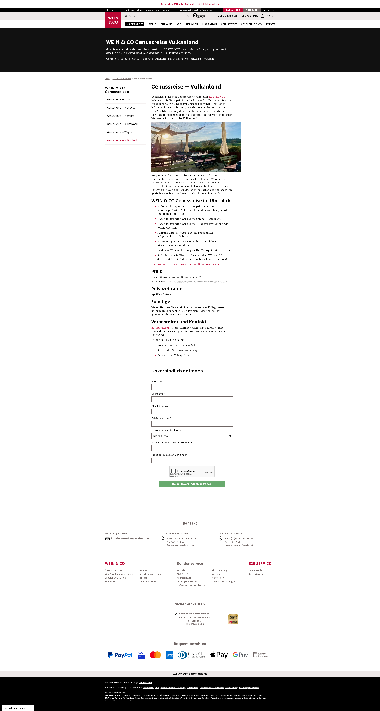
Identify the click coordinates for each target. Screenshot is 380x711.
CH (273, 10)
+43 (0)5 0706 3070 (239, 538)
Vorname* (157, 381)
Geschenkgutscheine (151, 574)
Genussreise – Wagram (120, 132)
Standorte (110, 581)
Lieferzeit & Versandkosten (191, 585)
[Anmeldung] (263, 16)
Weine (152, 24)
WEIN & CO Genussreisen (122, 79)
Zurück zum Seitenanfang (190, 673)
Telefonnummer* (161, 418)
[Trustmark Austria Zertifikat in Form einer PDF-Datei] (233, 619)
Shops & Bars (250, 15)
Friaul (124, 58)
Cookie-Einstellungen (223, 581)
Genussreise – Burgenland (122, 124)
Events (270, 24)
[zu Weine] (159, 24)
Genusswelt (229, 24)
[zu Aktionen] (201, 24)
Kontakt (181, 570)
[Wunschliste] (268, 16)
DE (269, 10)
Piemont (160, 58)
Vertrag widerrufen (187, 581)
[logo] (113, 20)
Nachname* (158, 393)
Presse (143, 578)
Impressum (148, 688)
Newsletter (218, 578)
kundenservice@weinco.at (203, 10)
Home (107, 79)
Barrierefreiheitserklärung (173, 688)
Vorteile (216, 574)
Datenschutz (192, 688)
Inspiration (209, 24)
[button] (107, 10)
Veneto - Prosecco (141, 58)
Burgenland (175, 58)
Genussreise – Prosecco (121, 107)
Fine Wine (166, 24)
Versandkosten (145, 683)
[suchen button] (127, 16)
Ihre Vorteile (255, 570)
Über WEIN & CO (113, 570)
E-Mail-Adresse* (160, 406)
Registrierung (256, 574)
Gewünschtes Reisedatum (166, 430)
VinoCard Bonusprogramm (119, 574)
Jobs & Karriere (227, 15)
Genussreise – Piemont (120, 115)
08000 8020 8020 (181, 538)
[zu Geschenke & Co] (265, 24)
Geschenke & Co (251, 24)
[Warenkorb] (273, 15)
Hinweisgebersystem (249, 688)
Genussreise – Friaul (119, 99)
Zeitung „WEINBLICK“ (116, 578)
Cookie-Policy (231, 688)
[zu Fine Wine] (176, 24)
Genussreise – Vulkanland (122, 140)
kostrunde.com (160, 327)
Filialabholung (220, 570)
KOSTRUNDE (217, 96)
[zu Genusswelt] (240, 24)
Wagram (208, 58)
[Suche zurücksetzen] (188, 16)
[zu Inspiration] (220, 24)
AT (264, 10)
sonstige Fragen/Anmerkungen (169, 454)
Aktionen (192, 24)
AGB (157, 688)
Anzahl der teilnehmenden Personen (172, 442)
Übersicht (112, 58)
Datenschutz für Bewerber (212, 688)
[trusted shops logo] (198, 16)
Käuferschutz (184, 578)
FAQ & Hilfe (183, 574)
